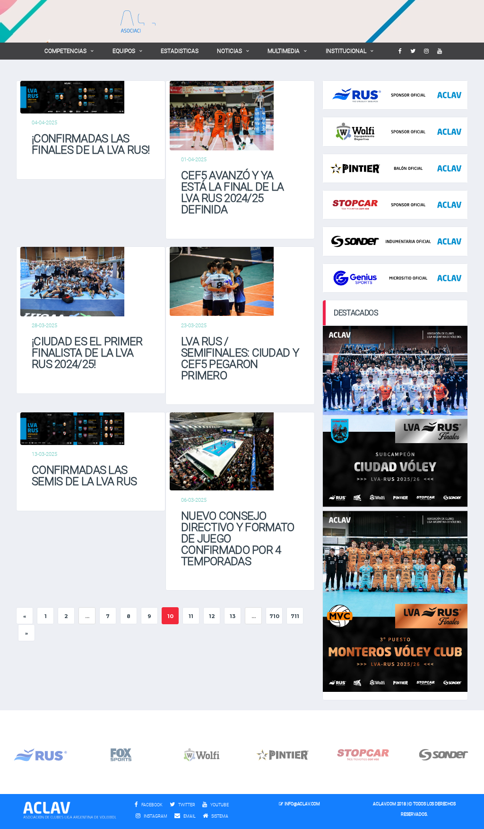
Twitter (186, 805)
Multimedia (284, 51)
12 (212, 616)
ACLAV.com (384, 804)
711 (295, 616)
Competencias (65, 51)
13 (232, 616)
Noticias (229, 51)
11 (191, 616)
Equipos (123, 51)
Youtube (219, 805)
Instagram (155, 816)
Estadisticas (180, 51)
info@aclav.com (302, 804)
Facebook (151, 805)
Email (189, 816)
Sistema (222, 816)
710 (274, 616)
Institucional (346, 51)
